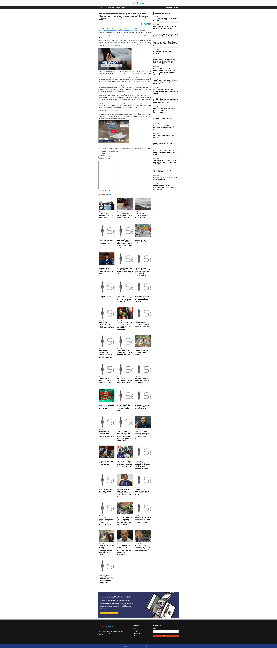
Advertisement (137, 633)
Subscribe (166, 636)
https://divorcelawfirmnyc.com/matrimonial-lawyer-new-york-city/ (118, 30)
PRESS (118, 7)
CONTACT (125, 7)
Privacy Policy (137, 631)
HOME (101, 7)
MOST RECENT (109, 7)
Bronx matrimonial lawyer (133, 29)
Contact (135, 635)
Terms (134, 628)
